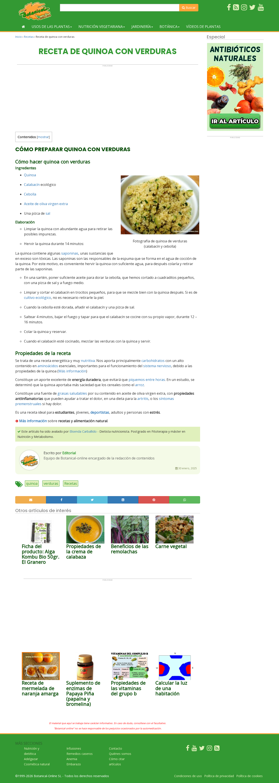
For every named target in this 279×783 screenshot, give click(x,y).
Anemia (71, 759)
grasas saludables (72, 393)
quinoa (31, 483)
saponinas (69, 253)
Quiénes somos (120, 754)
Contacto (115, 748)
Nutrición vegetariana (100, 26)
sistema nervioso (157, 365)
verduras (51, 483)
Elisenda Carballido (83, 431)
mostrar (43, 137)
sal (48, 213)
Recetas (29, 37)
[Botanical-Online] (36, 11)
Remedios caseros (79, 754)
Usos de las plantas (51, 26)
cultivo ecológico (37, 297)
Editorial (69, 453)
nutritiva (88, 360)
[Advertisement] (107, 97)
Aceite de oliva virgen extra (46, 203)
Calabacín (32, 184)
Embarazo (73, 764)
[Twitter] (202, 749)
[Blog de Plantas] (216, 749)
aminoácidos (47, 365)
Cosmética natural (37, 764)
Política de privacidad (219, 776)
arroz (139, 384)
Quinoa (30, 175)
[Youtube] (194, 749)
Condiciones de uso (188, 776)
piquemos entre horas (147, 379)
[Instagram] (209, 749)
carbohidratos (153, 360)
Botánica (168, 26)
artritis (142, 398)
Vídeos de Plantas (203, 26)
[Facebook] (187, 749)
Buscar (190, 7)
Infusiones (73, 748)
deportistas (99, 412)
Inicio (18, 37)
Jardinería (141, 26)
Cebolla (30, 194)
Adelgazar (31, 759)
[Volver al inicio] (23, 26)
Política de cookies (249, 776)
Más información (72, 371)
